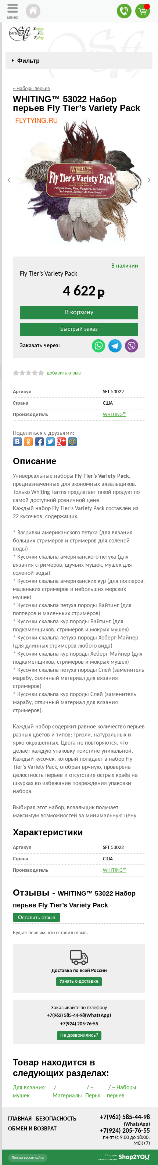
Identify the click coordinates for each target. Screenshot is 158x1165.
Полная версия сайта (28, 1158)
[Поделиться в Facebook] (39, 441)
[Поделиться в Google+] (61, 441)
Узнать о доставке (79, 981)
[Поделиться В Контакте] (17, 441)
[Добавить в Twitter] (50, 441)
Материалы (67, 1096)
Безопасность (56, 1119)
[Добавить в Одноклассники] (28, 441)
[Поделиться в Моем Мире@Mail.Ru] (72, 441)
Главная (20, 1119)
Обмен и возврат (32, 1129)
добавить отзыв (64, 373)
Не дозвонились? (79, 1035)
